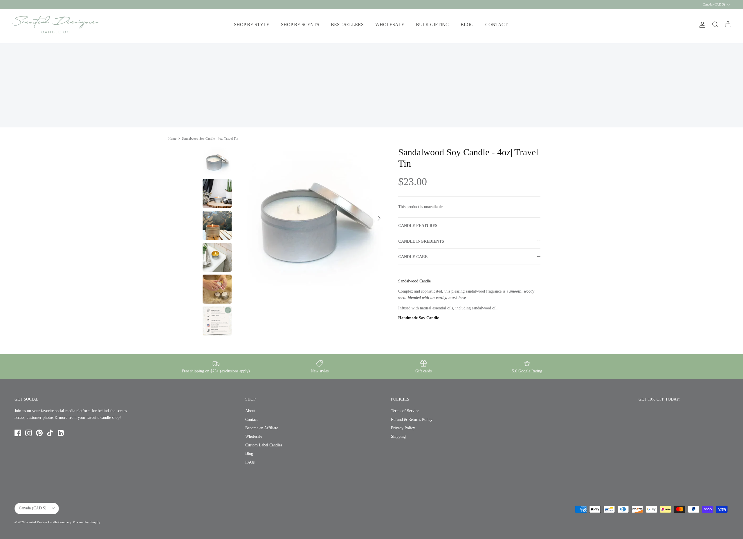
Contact (251, 419)
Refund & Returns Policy (411, 419)
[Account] (701, 24)
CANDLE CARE (413, 257)
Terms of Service (405, 411)
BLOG (467, 24)
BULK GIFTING (432, 24)
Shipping (398, 436)
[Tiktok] (50, 433)
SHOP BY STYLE (251, 24)
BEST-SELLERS (347, 24)
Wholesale (253, 436)
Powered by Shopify (86, 522)
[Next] (379, 218)
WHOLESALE (389, 24)
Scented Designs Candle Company (48, 522)
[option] (314, 218)
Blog (249, 453)
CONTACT (496, 24)
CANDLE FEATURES (417, 225)
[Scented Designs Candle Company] (56, 24)
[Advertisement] (371, 84)
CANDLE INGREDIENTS (421, 241)
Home (172, 138)
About (250, 411)
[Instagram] (28, 433)
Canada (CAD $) (714, 4)
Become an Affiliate (261, 428)
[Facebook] (18, 433)
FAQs (250, 462)
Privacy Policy (403, 428)
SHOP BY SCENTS (300, 24)
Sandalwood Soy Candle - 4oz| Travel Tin (210, 138)
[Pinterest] (39, 433)
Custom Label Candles (263, 445)
